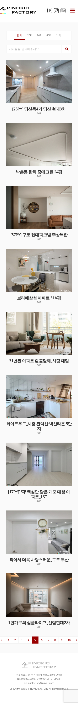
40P (48, 35)
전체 (19, 35)
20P (29, 35)
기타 (58, 35)
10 (69, 640)
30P (39, 35)
